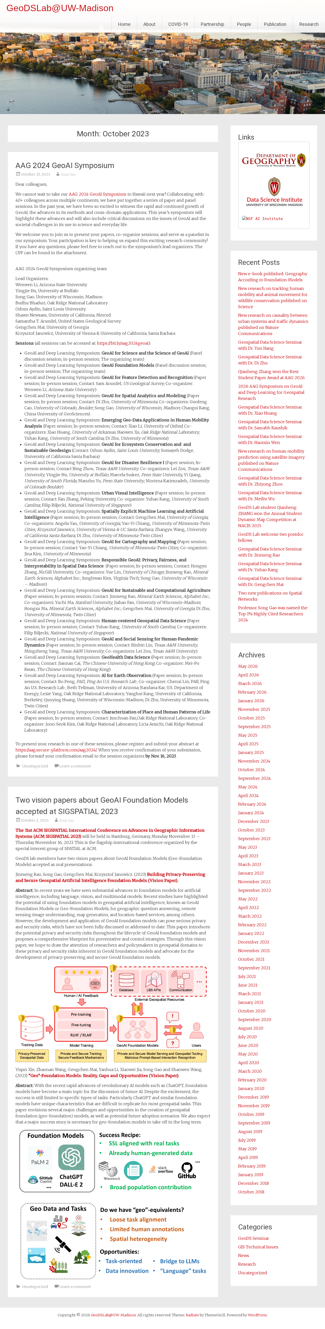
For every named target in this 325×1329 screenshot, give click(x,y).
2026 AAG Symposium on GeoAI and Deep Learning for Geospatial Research (271, 392)
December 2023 (253, 821)
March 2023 (249, 864)
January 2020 (251, 1088)
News (243, 1255)
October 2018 (251, 1191)
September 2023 (254, 838)
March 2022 (250, 916)
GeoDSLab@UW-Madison (59, 8)
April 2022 (248, 907)
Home (124, 24)
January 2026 (251, 700)
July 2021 (247, 976)
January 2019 (250, 1174)
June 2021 (247, 985)
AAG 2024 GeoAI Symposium (64, 165)
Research (309, 24)
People (244, 24)
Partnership (212, 24)
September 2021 (254, 967)
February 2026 (252, 692)
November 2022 (254, 881)
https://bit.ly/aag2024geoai (122, 343)
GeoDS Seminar (253, 1238)
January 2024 (251, 812)
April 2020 (248, 1062)
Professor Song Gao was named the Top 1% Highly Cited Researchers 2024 (272, 613)
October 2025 (251, 718)
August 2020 (250, 1028)
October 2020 (251, 1010)
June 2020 (248, 1045)
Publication (275, 24)
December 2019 (253, 1097)
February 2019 (252, 1166)
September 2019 (254, 1122)
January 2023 (251, 873)
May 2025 (247, 735)
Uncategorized (35, 766)
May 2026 (248, 666)
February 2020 (252, 1079)
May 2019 (247, 1148)
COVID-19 (178, 24)
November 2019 (254, 1105)
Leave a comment (75, 766)
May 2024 (247, 786)
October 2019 (251, 1114)
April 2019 (248, 1157)
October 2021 (251, 959)
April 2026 (248, 674)
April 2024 (248, 795)
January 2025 (251, 752)
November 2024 (254, 761)
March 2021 (249, 993)
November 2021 (254, 950)
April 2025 (248, 743)
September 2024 (254, 778)
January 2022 (251, 933)
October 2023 (251, 830)
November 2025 (254, 709)
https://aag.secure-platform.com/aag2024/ (55, 749)
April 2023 (248, 855)
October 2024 (251, 769)
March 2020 (250, 1071)
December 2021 (253, 942)
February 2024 (252, 804)
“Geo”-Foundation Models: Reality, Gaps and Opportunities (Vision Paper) (103, 1075)
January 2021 (251, 1002)
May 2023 (247, 847)
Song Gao (68, 174)
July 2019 (247, 1140)
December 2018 (253, 1183)
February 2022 (252, 924)
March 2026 (250, 683)
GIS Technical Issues (258, 1246)
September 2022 (254, 890)
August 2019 (250, 1131)
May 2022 (248, 898)
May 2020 (248, 1054)
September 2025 (254, 726)
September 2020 (254, 1019)
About (149, 24)
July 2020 (247, 1036)
